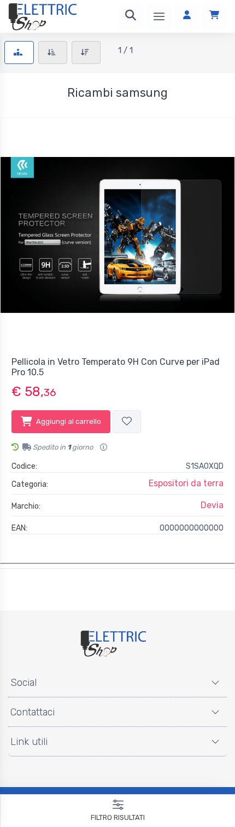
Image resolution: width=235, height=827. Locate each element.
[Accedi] (186, 16)
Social (23, 683)
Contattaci (32, 712)
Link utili (29, 742)
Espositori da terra (186, 483)
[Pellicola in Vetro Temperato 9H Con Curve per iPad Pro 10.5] (117, 235)
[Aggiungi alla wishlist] (127, 421)
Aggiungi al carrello (68, 421)
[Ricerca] (131, 16)
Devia (212, 505)
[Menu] (159, 16)
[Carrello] (214, 16)
